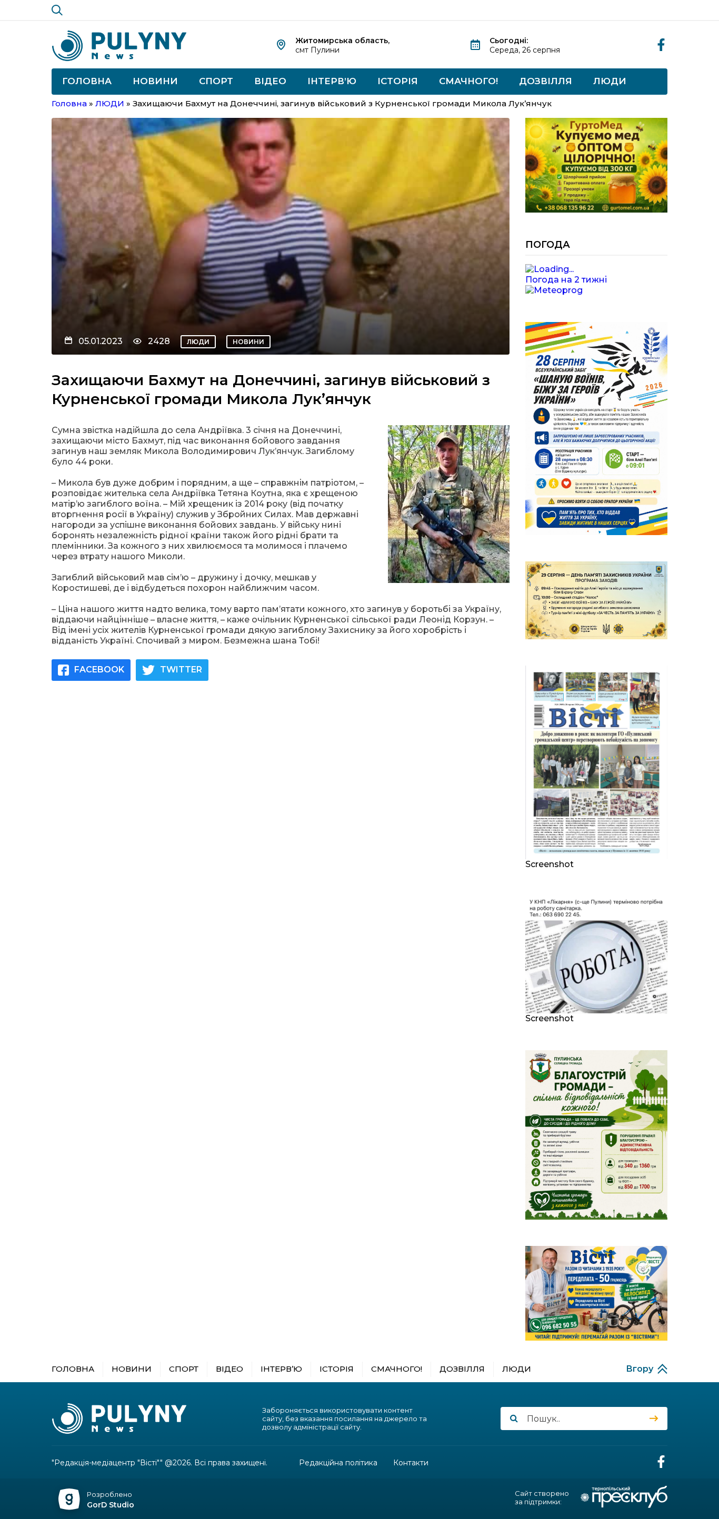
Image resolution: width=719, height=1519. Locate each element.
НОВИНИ (155, 81)
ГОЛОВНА (87, 81)
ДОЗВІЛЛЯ (545, 81)
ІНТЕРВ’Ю (331, 81)
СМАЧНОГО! (468, 81)
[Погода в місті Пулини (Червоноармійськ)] (596, 269)
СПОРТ (216, 81)
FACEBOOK (99, 670)
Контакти (410, 1462)
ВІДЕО (270, 81)
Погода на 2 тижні (566, 280)
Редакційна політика (338, 1462)
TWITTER (181, 670)
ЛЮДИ (609, 81)
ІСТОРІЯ (397, 81)
